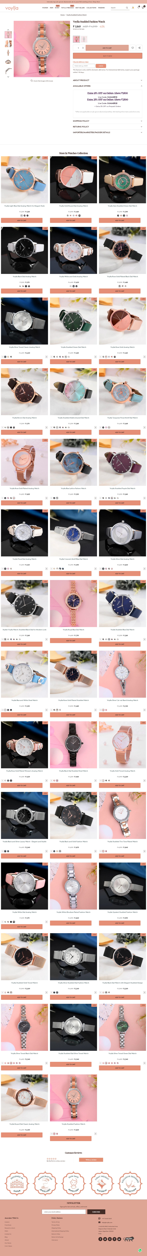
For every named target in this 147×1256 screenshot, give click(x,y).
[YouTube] (119, 1239)
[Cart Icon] (143, 7)
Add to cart (21, 220)
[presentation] (47, 357)
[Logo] (12, 8)
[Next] (8, 76)
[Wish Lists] (133, 48)
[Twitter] (105, 1239)
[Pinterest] (114, 1239)
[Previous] (8, 29)
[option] (73, 2)
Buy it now (107, 56)
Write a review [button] (91, 1160)
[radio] (76, 39)
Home (62, 15)
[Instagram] (110, 1239)
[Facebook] (100, 1239)
